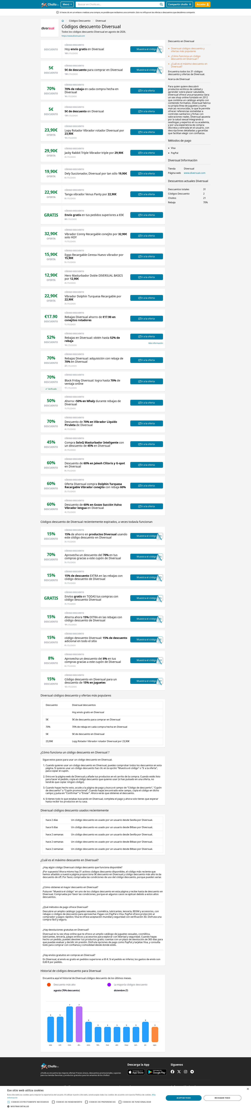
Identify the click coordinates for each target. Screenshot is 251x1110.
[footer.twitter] (179, 1071)
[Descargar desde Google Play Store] (157, 1072)
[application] (103, 1022)
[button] (83, 1106)
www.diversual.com (194, 173)
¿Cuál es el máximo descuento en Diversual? (189, 65)
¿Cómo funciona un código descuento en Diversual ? (185, 57)
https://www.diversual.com (73, 36)
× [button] (248, 1089)
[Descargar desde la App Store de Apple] (136, 1072)
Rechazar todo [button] (222, 1098)
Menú (66, 4)
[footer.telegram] (192, 1071)
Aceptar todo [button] (184, 1098)
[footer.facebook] (172, 1071)
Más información (155, 343)
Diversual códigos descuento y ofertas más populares (188, 50)
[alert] (125, 1098)
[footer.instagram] (185, 1071)
